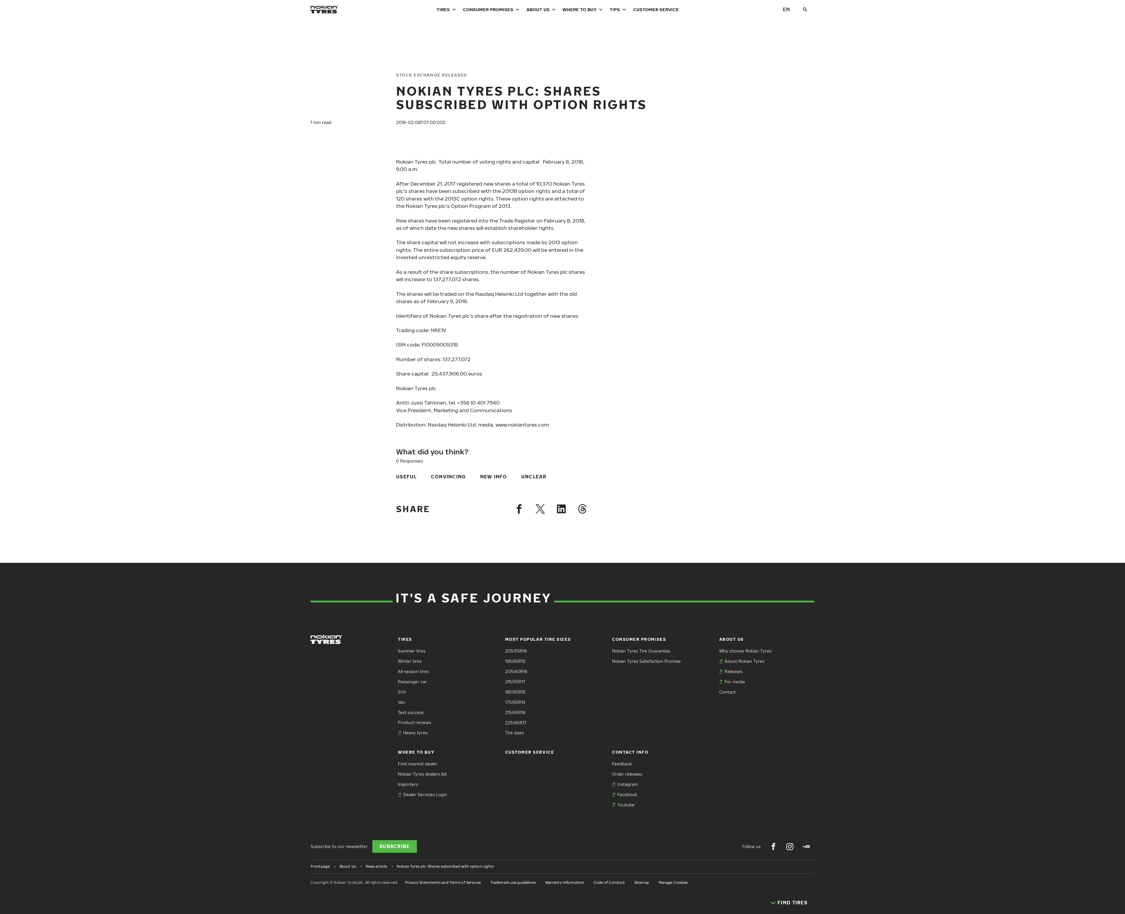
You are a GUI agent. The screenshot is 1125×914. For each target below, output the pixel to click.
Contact (727, 691)
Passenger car (412, 681)
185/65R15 (515, 691)
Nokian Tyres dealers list (422, 774)
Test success (411, 712)
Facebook (627, 794)
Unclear (534, 477)
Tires (443, 9)
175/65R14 (515, 702)
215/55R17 (515, 681)
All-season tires (413, 671)
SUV (402, 691)
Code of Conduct (609, 882)
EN (786, 9)
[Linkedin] (561, 509)
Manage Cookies (673, 882)
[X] (540, 509)
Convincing (448, 477)
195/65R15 (515, 661)
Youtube (626, 804)
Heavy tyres (415, 732)
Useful (406, 477)
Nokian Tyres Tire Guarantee (641, 650)
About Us (538, 9)
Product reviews (414, 722)
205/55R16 (516, 650)
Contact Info (630, 752)
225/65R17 (515, 722)
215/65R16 (515, 712)
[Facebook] (519, 509)
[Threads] (582, 509)
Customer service (656, 9)
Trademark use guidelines (513, 882)
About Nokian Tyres (744, 661)
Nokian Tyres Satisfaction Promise (646, 661)
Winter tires (410, 661)
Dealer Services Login (425, 794)
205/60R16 (516, 671)
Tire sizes (514, 732)
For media (735, 681)
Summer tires (411, 650)
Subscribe (394, 846)
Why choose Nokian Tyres (745, 650)
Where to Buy (579, 9)
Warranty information (564, 882)
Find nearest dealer (418, 763)
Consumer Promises (488, 9)
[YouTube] (806, 846)
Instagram (627, 784)
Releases (734, 671)
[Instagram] (790, 846)
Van (401, 702)
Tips (615, 9)
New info (493, 477)
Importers (408, 784)
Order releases (627, 774)
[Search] (805, 9)
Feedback (622, 763)
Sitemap (641, 882)
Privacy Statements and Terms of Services (443, 882)
